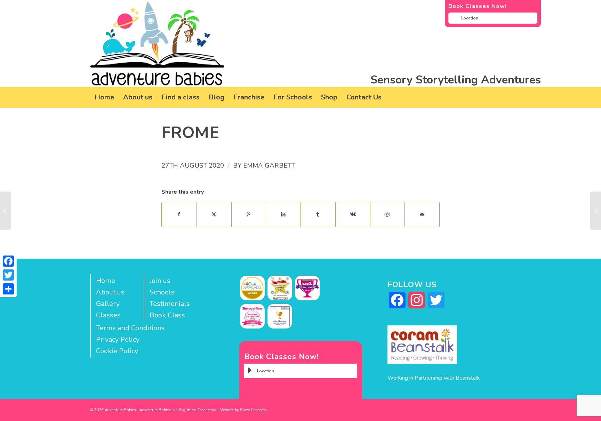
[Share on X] (214, 214)
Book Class (167, 315)
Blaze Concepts (253, 410)
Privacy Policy (117, 339)
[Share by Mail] (422, 214)
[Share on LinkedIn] (283, 214)
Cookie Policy (117, 351)
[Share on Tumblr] (318, 214)
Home (105, 280)
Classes (108, 315)
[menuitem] (104, 97)
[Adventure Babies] (157, 43)
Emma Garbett (269, 165)
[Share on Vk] (353, 214)
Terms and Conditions (130, 328)
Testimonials (170, 303)
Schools (162, 292)
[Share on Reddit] (387, 214)
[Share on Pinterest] (249, 214)
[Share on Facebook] (179, 214)
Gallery (108, 303)
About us (110, 292)
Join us (160, 280)
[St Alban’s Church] (5, 211)
